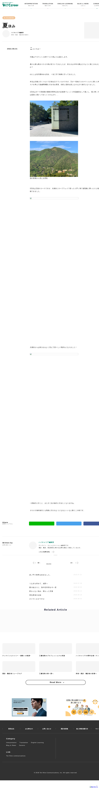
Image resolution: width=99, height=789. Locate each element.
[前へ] (34, 562)
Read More (55, 682)
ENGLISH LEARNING (65, 4)
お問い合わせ (46, 729)
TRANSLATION (47, 4)
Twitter (69, 523)
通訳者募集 (64, 729)
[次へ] (76, 562)
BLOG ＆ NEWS (83, 4)
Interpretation (11, 742)
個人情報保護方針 (82, 729)
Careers (22, 745)
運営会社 (11, 729)
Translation (24, 742)
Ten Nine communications (16, 756)
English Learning (37, 742)
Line (41, 523)
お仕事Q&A (29, 729)
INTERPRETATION (31, 4)
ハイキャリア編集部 (17, 32)
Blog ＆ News (11, 745)
